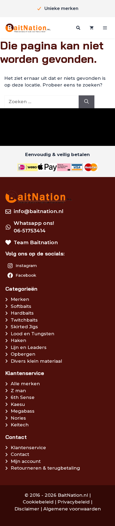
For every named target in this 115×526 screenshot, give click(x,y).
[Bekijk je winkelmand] (91, 28)
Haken (18, 340)
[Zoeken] (77, 28)
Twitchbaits (24, 320)
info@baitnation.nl (38, 211)
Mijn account (26, 461)
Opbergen (23, 354)
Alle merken (25, 383)
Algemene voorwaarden (72, 508)
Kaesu (18, 404)
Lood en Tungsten (32, 333)
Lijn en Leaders (29, 347)
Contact (20, 454)
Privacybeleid (73, 502)
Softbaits (21, 306)
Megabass (22, 411)
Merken (20, 299)
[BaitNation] (28, 28)
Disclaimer (26, 508)
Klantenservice (28, 447)
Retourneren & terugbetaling (45, 468)
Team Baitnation (36, 242)
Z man (18, 390)
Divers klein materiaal (36, 361)
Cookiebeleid (38, 502)
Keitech (20, 424)
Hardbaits (22, 313)
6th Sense (22, 397)
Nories (18, 418)
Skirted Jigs (24, 326)
